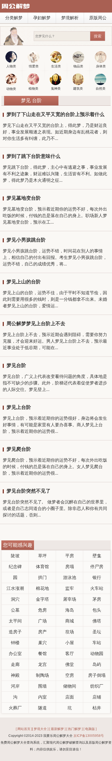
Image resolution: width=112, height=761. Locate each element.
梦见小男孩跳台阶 (26, 240)
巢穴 (42, 642)
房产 (42, 632)
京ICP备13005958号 (88, 736)
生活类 (56, 66)
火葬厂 (15, 708)
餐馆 (42, 653)
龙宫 (42, 664)
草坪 (42, 555)
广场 (42, 621)
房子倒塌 (96, 675)
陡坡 (15, 555)
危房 (42, 610)
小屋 (69, 642)
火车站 (96, 588)
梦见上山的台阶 (24, 281)
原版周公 (98, 17)
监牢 (69, 588)
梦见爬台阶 (19, 449)
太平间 (15, 621)
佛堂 (69, 664)
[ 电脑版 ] (90, 729)
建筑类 (78, 88)
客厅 (69, 653)
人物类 (11, 66)
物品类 (78, 66)
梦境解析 (70, 17)
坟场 (69, 632)
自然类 (100, 88)
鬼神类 (56, 88)
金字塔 (42, 599)
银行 (96, 577)
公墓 (15, 610)
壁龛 (96, 555)
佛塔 (96, 621)
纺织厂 (96, 686)
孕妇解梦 (42, 17)
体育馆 (42, 566)
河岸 (15, 686)
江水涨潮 (15, 588)
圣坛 (96, 632)
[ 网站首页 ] (24, 729)
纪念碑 (15, 566)
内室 (42, 697)
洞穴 (15, 599)
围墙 (42, 686)
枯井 (96, 708)
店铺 (96, 697)
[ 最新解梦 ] (57, 729)
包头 (96, 610)
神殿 (15, 675)
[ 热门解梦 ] (74, 729)
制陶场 (42, 675)
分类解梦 (14, 17)
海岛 (69, 610)
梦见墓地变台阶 (24, 198)
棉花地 (42, 588)
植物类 (33, 88)
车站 (96, 642)
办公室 (15, 653)
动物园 (96, 653)
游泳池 (69, 577)
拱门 (42, 577)
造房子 (15, 632)
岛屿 (96, 664)
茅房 (96, 599)
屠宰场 (69, 599)
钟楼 (15, 642)
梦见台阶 (16, 365)
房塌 (69, 566)
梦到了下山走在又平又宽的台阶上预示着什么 (55, 114)
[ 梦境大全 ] (40, 729)
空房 (69, 675)
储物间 (69, 686)
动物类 (11, 89)
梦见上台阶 (19, 407)
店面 (69, 697)
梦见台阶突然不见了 (29, 491)
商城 (69, 621)
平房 (69, 555)
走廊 (15, 664)
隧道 (42, 708)
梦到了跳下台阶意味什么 (33, 156)
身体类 (101, 66)
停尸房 (96, 566)
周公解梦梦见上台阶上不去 (36, 323)
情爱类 (34, 66)
